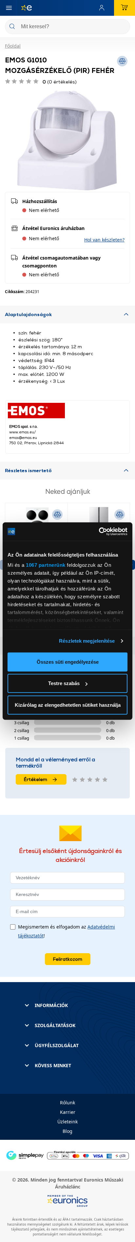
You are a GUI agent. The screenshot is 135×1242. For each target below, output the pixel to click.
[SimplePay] (67, 1155)
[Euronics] (24, 8)
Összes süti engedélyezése (68, 661)
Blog (67, 1131)
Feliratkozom (67, 959)
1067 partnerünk (46, 565)
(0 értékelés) (60, 81)
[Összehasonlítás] (57, 514)
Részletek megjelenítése (87, 641)
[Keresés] (122, 27)
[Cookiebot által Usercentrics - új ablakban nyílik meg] (98, 531)
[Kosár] (124, 8)
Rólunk (67, 1102)
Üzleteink (67, 1121)
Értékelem (35, 779)
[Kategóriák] (9, 8)
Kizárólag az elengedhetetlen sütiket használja (68, 704)
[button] (104, 240)
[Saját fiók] (103, 8)
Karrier (67, 1112)
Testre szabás (64, 683)
